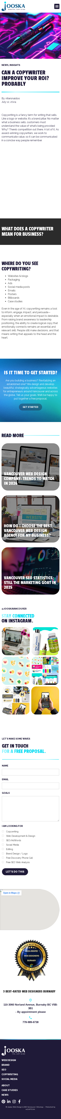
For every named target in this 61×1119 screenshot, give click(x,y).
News (5, 65)
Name (5, 765)
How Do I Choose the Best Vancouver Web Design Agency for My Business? (28, 530)
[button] (56, 6)
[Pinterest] (3, 1101)
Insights (15, 65)
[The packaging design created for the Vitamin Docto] (45, 641)
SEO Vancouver (30, 1107)
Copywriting (15, 269)
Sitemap (40, 1107)
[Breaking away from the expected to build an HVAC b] (16, 700)
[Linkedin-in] (9, 1101)
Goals (6, 793)
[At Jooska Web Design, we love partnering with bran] (16, 671)
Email (5, 779)
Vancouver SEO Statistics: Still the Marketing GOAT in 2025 (30, 582)
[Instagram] (14, 1101)
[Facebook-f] (19, 1101)
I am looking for (18, 844)
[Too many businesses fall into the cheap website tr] (16, 641)
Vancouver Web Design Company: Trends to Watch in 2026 (29, 478)
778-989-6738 (30, 1022)
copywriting (33, 308)
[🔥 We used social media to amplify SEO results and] (45, 700)
